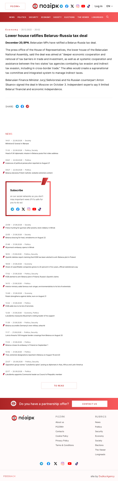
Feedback (9, 476)
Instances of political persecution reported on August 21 (27, 163)
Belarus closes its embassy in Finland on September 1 (26, 345)
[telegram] (61, 6)
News (12, 17)
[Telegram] (17, 106)
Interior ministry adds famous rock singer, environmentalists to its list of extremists (38, 286)
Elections (69, 17)
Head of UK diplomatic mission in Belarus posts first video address (31, 153)
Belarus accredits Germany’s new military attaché (25, 325)
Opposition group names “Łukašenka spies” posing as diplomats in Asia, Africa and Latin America (44, 365)
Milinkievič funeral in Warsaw (17, 143)
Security (33, 17)
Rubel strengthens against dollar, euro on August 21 (25, 296)
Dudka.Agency (107, 476)
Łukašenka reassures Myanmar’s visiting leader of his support (30, 316)
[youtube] (83, 6)
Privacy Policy (62, 440)
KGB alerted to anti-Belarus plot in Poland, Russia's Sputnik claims (32, 277)
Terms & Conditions (65, 445)
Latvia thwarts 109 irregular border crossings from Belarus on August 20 (34, 335)
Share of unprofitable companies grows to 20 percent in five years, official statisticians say (41, 267)
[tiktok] (88, 6)
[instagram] (78, 6)
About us (60, 422)
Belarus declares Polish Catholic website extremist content (29, 173)
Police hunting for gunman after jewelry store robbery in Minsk (30, 228)
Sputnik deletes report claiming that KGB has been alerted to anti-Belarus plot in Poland (40, 257)
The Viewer (83, 17)
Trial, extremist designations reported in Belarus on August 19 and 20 (32, 355)
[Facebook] (22, 106)
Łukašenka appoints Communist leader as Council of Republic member (33, 374)
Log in (99, 6)
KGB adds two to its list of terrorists (19, 306)
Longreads (97, 17)
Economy (46, 17)
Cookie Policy (62, 436)
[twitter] (72, 6)
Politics (22, 17)
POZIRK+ (60, 427)
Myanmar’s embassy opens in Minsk (19, 247)
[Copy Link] (27, 106)
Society (57, 17)
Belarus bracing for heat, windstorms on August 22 (25, 237)
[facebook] (67, 6)
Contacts (60, 431)
